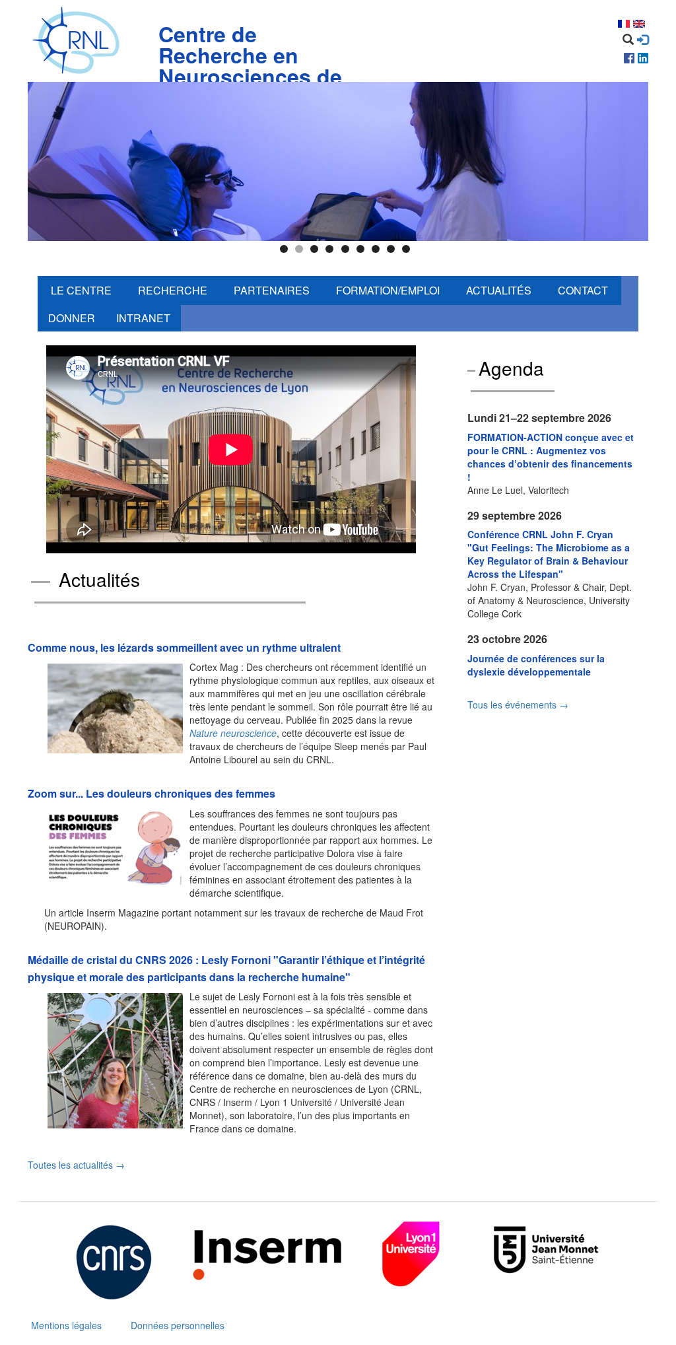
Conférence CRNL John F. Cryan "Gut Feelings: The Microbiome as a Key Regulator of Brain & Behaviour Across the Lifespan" (548, 554)
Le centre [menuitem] (81, 290)
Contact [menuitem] (583, 290)
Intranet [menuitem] (143, 318)
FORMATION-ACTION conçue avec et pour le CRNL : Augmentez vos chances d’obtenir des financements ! (550, 457)
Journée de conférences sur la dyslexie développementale (536, 665)
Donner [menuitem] (71, 318)
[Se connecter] (642, 40)
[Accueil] (78, 41)
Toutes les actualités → (76, 1164)
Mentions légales (66, 1325)
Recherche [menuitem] (172, 290)
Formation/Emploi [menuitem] (388, 290)
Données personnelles (177, 1325)
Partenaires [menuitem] (272, 290)
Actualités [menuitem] (498, 290)
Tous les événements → (517, 704)
